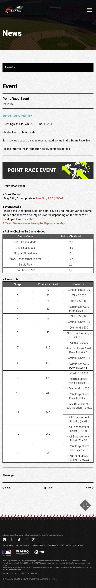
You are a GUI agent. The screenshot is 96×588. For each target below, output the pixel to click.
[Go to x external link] (33, 539)
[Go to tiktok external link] (19, 539)
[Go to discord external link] (4, 539)
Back (7, 487)
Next (88, 487)
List (50, 487)
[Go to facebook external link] (12, 539)
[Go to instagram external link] (26, 539)
